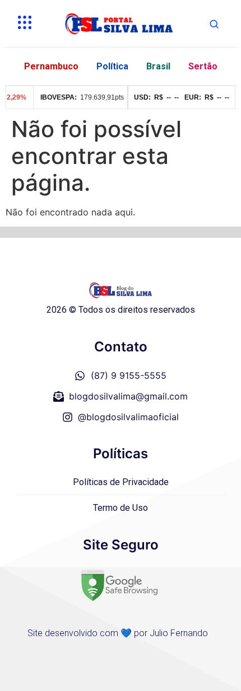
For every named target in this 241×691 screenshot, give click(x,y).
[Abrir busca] (214, 24)
